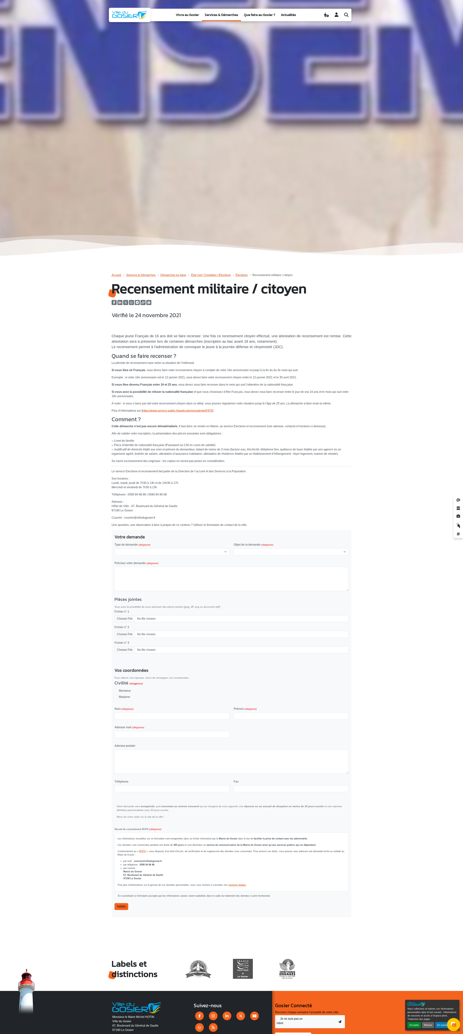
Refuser (428, 1025)
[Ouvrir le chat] (453, 1024)
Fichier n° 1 (121, 611)
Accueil (116, 275)
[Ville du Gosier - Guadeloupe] (136, 1007)
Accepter (414, 1025)
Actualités (288, 14)
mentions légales (237, 885)
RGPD (142, 851)
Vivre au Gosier (187, 14)
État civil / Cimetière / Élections (211, 275)
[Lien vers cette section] (182, 356)
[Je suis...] (326, 15)
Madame (124, 696)
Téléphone (121, 781)
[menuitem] (187, 15)
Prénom (245, 708)
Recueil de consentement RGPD (137, 829)
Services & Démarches (221, 14)
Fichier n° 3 (121, 642)
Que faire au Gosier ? (259, 14)
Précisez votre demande (136, 563)
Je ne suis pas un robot (290, 1021)
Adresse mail (129, 727)
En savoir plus (444, 1025)
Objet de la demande (253, 544)
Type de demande (132, 544)
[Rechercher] (346, 15)
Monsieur (125, 690)
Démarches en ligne (173, 275)
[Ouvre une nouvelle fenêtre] (199, 1016)
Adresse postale (124, 745)
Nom (123, 708)
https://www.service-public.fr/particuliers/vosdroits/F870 (177, 410)
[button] (148, 303)
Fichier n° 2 (121, 627)
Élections (242, 275)
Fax (236, 781)
